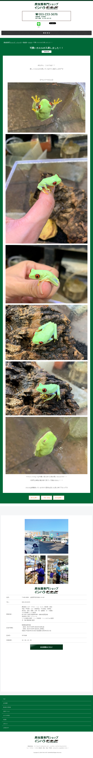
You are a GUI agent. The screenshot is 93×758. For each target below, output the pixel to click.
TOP (4, 699)
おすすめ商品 (6, 715)
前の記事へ (34, 497)
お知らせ (5, 723)
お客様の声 (6, 727)
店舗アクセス (6, 711)
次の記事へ (58, 497)
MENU (46, 33)
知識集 (4, 719)
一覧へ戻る (46, 497)
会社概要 (5, 703)
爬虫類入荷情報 (7, 707)
